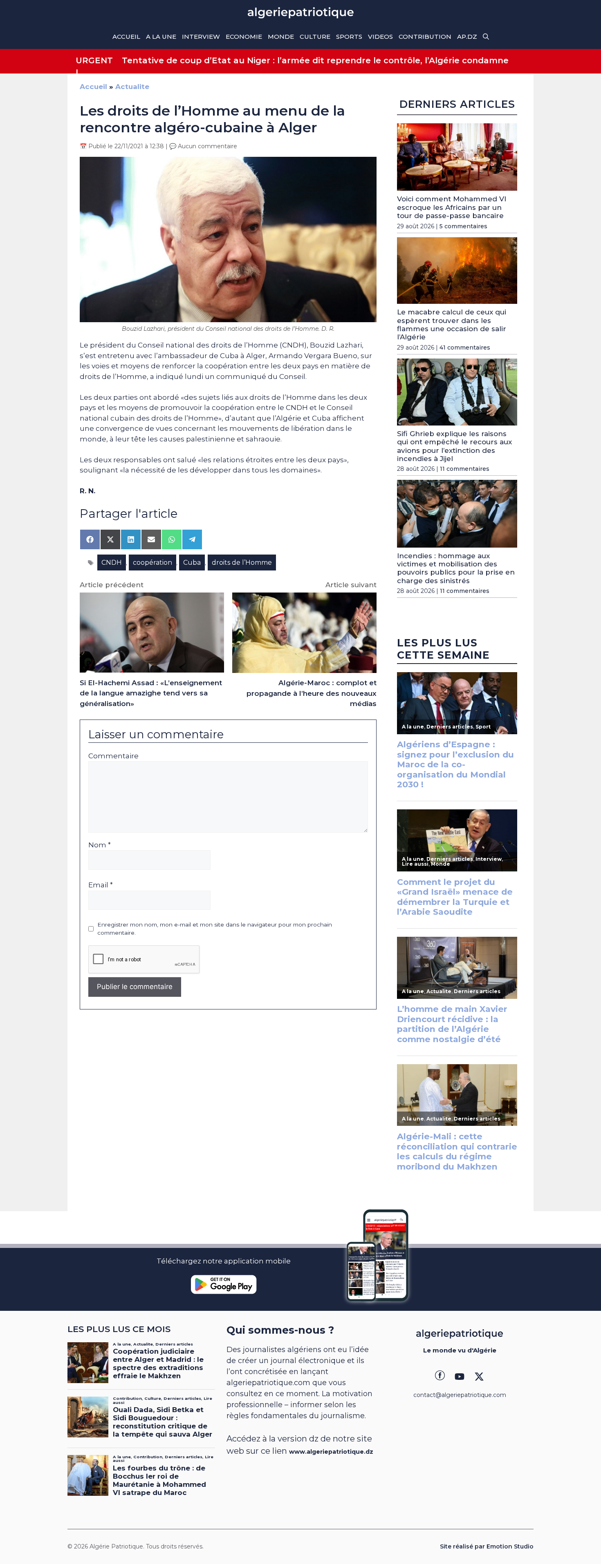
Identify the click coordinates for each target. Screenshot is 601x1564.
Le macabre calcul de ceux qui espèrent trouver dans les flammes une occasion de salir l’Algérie (451, 324)
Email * (100, 885)
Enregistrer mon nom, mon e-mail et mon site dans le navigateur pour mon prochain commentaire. (214, 928)
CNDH (111, 562)
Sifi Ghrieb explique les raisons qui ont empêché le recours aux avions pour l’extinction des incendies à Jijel (454, 446)
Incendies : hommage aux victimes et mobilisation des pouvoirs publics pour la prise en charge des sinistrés (456, 568)
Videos (380, 36)
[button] (486, 37)
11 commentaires (464, 468)
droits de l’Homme (242, 562)
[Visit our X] (479, 1376)
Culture (315, 36)
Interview (201, 36)
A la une (161, 36)
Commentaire (113, 756)
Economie (244, 36)
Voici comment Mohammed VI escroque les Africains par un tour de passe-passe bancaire (451, 207)
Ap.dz (467, 36)
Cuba (192, 562)
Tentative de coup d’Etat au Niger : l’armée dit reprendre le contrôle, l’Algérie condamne (315, 60)
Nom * (99, 845)
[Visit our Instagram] (459, 1376)
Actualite (132, 86)
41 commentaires (465, 347)
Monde (281, 36)
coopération (152, 562)
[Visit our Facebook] (439, 1376)
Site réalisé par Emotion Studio (487, 1546)
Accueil (126, 36)
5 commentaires (463, 226)
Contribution (425, 36)
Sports (349, 36)
